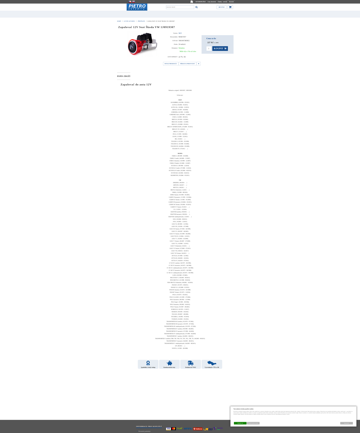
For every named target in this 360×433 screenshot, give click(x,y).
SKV (180, 33)
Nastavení (346, 423)
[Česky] (129, 2)
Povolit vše (240, 423)
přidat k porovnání (187, 63)
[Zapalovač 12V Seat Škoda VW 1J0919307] (142, 44)
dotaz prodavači (171, 63)
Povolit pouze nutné (253, 423)
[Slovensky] (133, 2)
